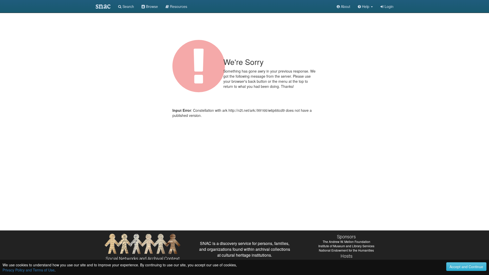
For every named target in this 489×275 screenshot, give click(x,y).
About (345, 6)
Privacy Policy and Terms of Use (29, 269)
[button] (365, 6)
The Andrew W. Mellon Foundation (346, 241)
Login (388, 6)
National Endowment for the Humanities (346, 250)
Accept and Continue (466, 266)
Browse (151, 6)
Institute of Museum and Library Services (346, 246)
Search (127, 6)
